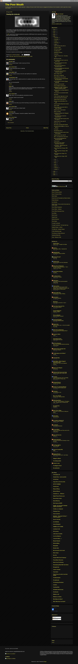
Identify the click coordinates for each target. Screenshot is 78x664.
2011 (54, 32)
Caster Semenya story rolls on (60, 45)
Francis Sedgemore (57, 310)
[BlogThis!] (25, 54)
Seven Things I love (58, 73)
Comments (55, 619)
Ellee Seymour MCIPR (57, 503)
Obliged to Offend (57, 458)
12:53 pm (10, 69)
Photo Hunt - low (57, 122)
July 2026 (55, 272)
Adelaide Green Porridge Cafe (59, 348)
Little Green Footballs (57, 533)
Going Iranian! (57, 141)
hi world (54, 354)
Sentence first (56, 261)
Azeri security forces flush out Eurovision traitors (59, 66)
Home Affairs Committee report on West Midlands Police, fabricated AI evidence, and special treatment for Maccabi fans (61, 288)
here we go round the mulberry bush (59, 387)
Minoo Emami (54, 215)
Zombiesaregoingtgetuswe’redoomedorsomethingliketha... (61, 69)
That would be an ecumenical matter (61, 92)
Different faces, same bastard (59, 109)
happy (54, 450)
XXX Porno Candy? (57, 49)
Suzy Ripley (54, 213)
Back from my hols (57, 58)
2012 (54, 31)
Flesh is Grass (56, 286)
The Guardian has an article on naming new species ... (60, 71)
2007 (54, 173)
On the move (55, 368)
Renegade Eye (56, 567)
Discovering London (57, 498)
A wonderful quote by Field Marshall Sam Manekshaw (61, 79)
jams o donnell (12, 66)
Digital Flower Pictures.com (59, 496)
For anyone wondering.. (57, 298)
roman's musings (56, 569)
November (56, 39)
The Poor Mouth (14, 4)
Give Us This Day (56, 519)
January (56, 169)
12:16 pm (10, 120)
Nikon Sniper (56, 552)
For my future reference (57, 307)
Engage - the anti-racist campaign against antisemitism (60, 506)
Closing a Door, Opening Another (59, 396)
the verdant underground (58, 420)
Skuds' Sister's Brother (58, 271)
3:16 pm (10, 83)
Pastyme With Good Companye (59, 557)
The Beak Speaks (56, 577)
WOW (31, 56)
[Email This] (24, 54)
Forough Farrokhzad (56, 223)
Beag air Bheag (56, 488)
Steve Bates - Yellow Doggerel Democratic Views (59, 362)
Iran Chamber (54, 202)
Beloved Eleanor (56, 491)
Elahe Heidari (54, 196)
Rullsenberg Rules (57, 400)
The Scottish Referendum (57, 425)
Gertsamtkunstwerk (57, 338)
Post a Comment (11, 122)
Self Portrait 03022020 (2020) (58, 320)
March (55, 165)
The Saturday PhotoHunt (58, 582)
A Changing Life (56, 474)
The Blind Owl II (57, 50)
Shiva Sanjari (54, 221)
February (56, 167)
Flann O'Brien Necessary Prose (58, 211)
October (56, 40)
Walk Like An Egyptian (57, 349)
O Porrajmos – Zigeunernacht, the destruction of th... (60, 146)
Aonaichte (55, 406)
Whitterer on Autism (57, 596)
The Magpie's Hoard (57, 465)
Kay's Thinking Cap (57, 434)
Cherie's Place (56, 243)
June (55, 160)
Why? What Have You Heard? (59, 601)
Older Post (45, 127)
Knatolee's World (56, 334)
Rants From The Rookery (58, 562)
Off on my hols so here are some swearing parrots (60, 63)
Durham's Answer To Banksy (58, 421)
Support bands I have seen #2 (60, 134)
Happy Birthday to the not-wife (60, 76)
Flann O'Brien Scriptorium (57, 207)
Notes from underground (58, 265)
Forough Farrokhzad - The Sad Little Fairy (60, 225)
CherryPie (11, 61)
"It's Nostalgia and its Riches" (59, 353)
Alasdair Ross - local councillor (59, 476)
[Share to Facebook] (28, 54)
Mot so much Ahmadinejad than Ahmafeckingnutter (60, 139)
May (55, 162)
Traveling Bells (56, 587)
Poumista (55, 376)
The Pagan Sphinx (57, 445)
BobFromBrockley (57, 292)
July (55, 159)
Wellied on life (56, 594)
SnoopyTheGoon (12, 77)
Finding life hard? (57, 256)
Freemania (55, 391)
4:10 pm (10, 91)
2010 (54, 34)
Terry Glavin (55, 571)
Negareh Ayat (54, 217)
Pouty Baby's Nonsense (58, 559)
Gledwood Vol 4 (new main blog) (60, 372)
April (55, 164)
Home (27, 127)
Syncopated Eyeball (57, 319)
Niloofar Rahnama (55, 219)
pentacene (25, 56)
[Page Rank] (54, 186)
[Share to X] (26, 54)
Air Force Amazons (57, 343)
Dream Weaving (56, 500)
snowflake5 (55, 424)
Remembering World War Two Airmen (60, 564)
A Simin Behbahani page (56, 231)
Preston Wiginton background (59, 85)
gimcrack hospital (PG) (58, 449)
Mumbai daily (56, 548)
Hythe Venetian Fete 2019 (57, 339)
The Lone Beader (56, 315)
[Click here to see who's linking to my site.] (10, 653)
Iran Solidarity (56, 521)
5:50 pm (10, 104)
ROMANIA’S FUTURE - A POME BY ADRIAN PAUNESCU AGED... (61, 88)
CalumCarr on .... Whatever (58, 493)
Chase (54, 335)
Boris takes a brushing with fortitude (61, 124)
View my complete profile (57, 23)
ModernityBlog (56, 543)
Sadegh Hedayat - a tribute (57, 227)
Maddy (10, 86)
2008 (54, 171)
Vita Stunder (55, 591)
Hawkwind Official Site (56, 235)
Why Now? (55, 301)
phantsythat (55, 297)
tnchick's (55, 584)
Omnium (55, 247)
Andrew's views (56, 463)
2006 (54, 174)
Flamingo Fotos (56, 511)
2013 (54, 29)
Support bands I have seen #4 (60, 99)
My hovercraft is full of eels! (59, 550)
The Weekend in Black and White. (59, 253)
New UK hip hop (56, 416)
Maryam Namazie (56, 540)
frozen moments (56, 513)
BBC (8, 34)
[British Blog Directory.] (61, 186)
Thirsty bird (56, 54)
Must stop (55, 257)
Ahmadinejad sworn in (58, 130)
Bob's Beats (55, 415)
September (56, 42)
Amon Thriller (56, 105)
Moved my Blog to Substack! (58, 316)
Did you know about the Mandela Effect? (60, 330)
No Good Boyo (56, 429)
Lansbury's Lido (56, 528)
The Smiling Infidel (57, 460)
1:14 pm (10, 75)
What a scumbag (57, 111)
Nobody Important (57, 439)
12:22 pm (10, 64)
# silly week (11, 56)
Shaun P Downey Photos (56, 194)
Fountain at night (57, 47)
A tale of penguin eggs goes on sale (61, 96)
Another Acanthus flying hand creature (61, 103)
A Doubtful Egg (56, 357)
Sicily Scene (55, 280)
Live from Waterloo (57, 536)
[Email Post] (22, 54)
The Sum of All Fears (57, 383)
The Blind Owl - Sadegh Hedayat (58, 229)
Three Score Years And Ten (58, 306)
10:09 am (10, 114)
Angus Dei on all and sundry (59, 481)
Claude (10, 101)
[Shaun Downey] (53, 610)
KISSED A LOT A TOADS (58, 526)
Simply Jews (55, 324)
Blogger (45, 661)
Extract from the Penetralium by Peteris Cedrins (61, 198)
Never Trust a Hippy (57, 410)
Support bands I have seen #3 (60, 121)
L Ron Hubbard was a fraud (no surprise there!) (60, 116)
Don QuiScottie (56, 405)
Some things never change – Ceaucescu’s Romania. (59, 143)
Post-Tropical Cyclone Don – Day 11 (59, 302)
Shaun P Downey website (57, 192)
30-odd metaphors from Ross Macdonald (60, 262)
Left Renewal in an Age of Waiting (59, 293)
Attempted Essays (57, 382)
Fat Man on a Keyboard (58, 508)
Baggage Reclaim (56, 454)
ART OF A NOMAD (57, 484)
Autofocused (56, 486)
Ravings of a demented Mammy (59, 386)
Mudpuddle (55, 545)
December (56, 37)
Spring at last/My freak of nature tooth (60, 373)
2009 (54, 36)
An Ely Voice (55, 479)
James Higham (12, 72)
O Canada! (56, 128)
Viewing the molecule (58, 52)
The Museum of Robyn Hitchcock (58, 233)
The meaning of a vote (57, 392)
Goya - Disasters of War (56, 237)
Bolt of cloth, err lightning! (59, 75)
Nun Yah (55, 555)
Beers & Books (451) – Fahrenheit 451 (60, 248)
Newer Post (8, 127)
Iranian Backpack (56, 524)
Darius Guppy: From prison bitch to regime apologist (61, 108)
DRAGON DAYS (56, 252)
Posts (54, 617)
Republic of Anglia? (56, 311)
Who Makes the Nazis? (58, 599)
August (55, 44)
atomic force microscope (18, 56)
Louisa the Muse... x (57, 538)
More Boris (56, 94)
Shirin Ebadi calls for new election (60, 97)
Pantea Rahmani (55, 200)
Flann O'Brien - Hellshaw (56, 209)
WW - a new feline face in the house (61, 136)
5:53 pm (10, 109)
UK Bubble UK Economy (58, 589)
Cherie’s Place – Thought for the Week (60, 244)
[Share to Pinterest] (29, 54)
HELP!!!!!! (55, 435)
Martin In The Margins (57, 367)
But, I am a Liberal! (57, 395)
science (28, 56)
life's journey (56, 531)
